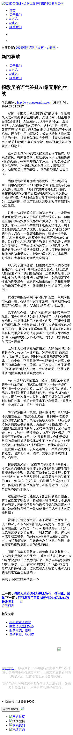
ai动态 (13, 23)
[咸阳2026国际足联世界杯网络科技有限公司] (33, 3)
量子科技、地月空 (21, 634)
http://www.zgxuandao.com (34, 102)
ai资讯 (13, 19)
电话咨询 (18, 729)
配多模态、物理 (20, 630)
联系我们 (15, 27)
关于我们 (15, 14)
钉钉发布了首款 (20, 622)
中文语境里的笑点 (21, 626)
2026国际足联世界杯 (30, 47)
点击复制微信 (10, 709)
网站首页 (18, 716)
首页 (12, 10)
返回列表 (8, 605)
